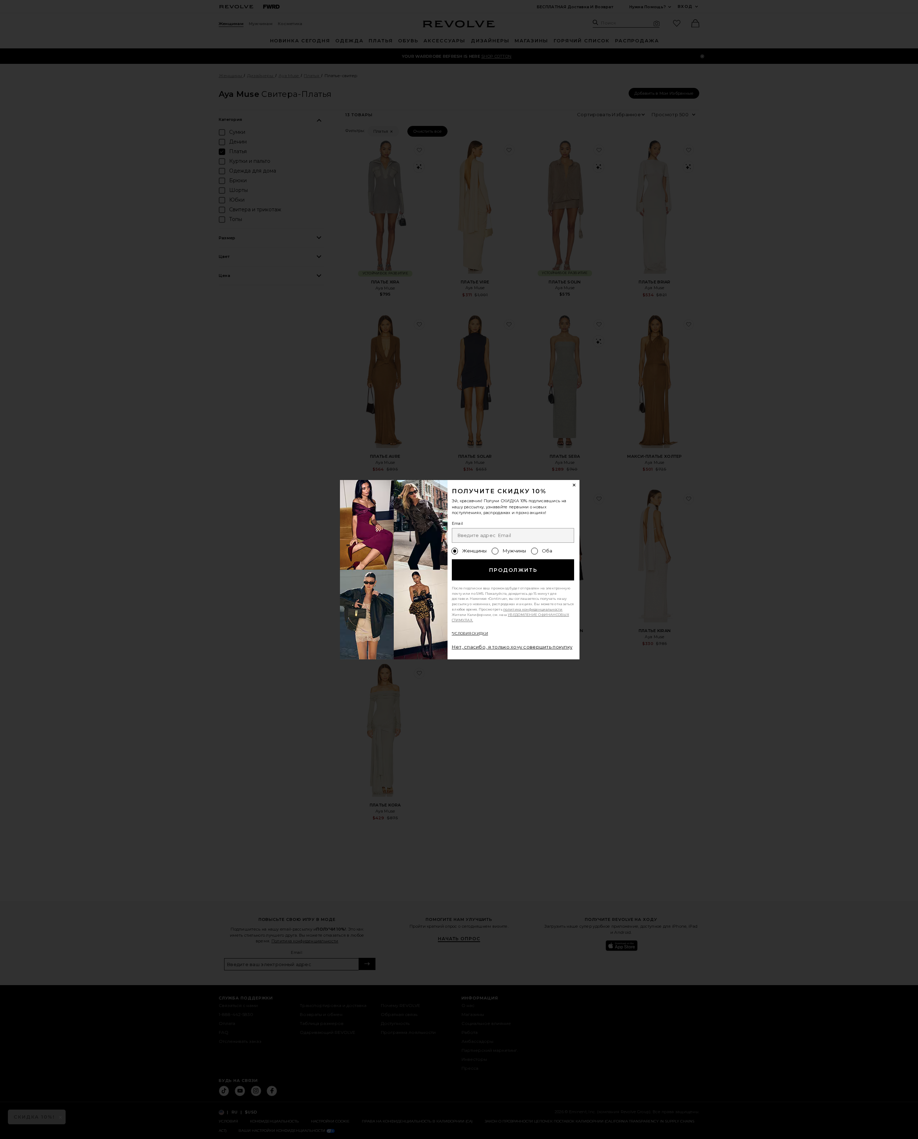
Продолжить (513, 570)
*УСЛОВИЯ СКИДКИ (470, 633)
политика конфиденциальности (533, 609)
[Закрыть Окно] (574, 485)
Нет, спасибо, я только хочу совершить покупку (512, 647)
